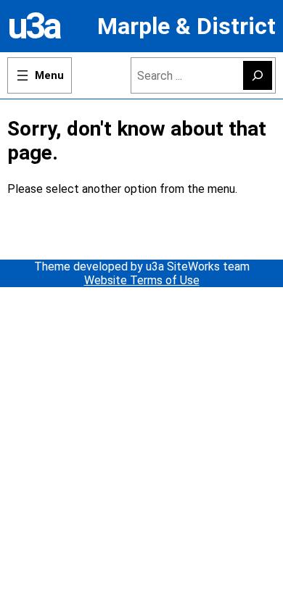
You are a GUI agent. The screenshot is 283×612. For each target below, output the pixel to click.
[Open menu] (39, 75)
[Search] (257, 75)
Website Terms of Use (142, 280)
